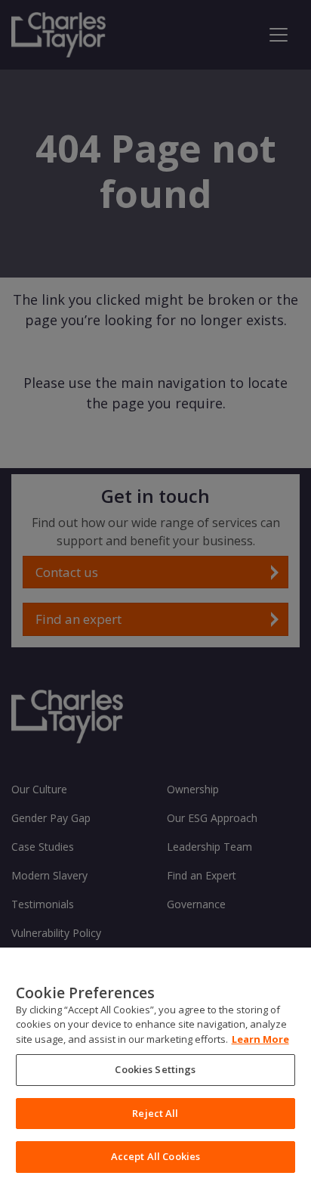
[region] (155, 1066)
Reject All (155, 1113)
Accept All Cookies (155, 1156)
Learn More (260, 1039)
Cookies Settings (155, 1069)
